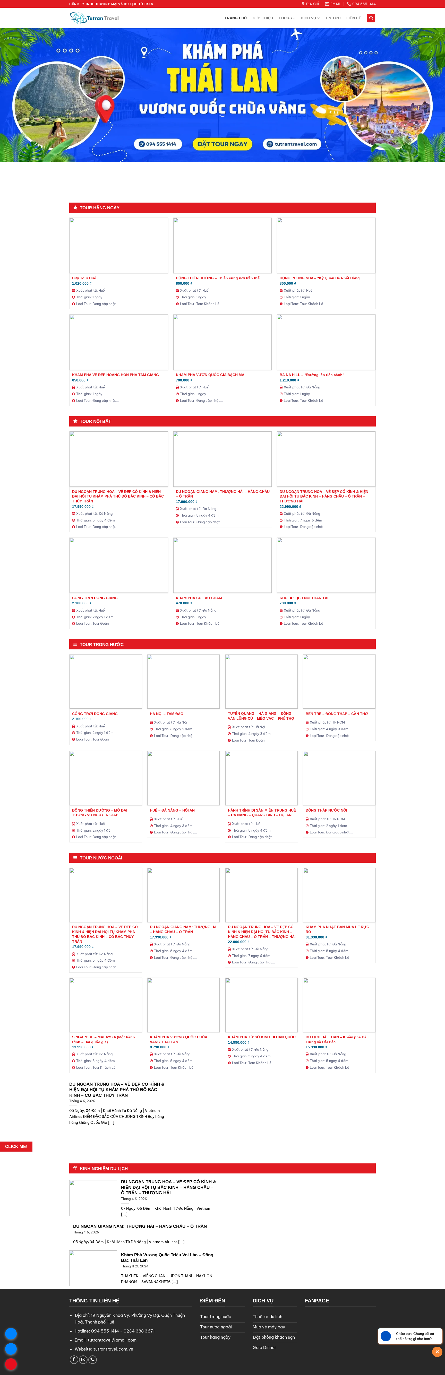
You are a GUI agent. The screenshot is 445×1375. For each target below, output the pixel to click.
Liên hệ (353, 18)
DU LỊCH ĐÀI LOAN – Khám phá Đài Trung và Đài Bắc (336, 1039)
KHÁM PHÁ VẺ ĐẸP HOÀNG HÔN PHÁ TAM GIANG (115, 375)
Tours (285, 18)
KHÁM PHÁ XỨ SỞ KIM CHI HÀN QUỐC (262, 1037)
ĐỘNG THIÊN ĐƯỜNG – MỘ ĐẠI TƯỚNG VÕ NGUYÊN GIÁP (99, 812)
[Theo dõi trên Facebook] (74, 1359)
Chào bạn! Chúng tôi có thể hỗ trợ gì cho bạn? (415, 1336)
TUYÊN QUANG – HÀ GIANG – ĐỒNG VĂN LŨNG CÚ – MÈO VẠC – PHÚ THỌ (261, 715)
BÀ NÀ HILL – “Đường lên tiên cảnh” (312, 375)
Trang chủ (236, 18)
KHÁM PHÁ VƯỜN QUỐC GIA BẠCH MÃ (210, 375)
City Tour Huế (84, 278)
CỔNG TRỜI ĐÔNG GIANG (95, 598)
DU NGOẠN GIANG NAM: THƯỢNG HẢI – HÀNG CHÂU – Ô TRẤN (223, 494)
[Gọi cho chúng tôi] (92, 1359)
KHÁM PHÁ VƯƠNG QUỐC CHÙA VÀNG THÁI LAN (178, 1039)
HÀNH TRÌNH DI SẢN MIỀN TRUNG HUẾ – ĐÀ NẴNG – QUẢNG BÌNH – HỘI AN (262, 812)
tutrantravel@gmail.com (112, 1340)
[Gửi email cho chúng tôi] (83, 1359)
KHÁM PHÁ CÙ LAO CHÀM (199, 598)
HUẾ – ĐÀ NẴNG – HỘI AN (172, 810)
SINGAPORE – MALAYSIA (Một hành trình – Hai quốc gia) (103, 1039)
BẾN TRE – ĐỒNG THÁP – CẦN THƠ (337, 714)
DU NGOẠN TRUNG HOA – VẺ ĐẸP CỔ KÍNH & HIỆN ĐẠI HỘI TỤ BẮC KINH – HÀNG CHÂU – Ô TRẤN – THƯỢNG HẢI (324, 496)
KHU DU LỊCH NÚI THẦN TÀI (304, 598)
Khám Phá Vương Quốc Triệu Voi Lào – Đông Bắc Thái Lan (167, 1257)
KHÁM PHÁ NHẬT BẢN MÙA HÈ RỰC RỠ (337, 929)
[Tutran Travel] (95, 18)
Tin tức (333, 18)
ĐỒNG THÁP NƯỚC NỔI (326, 810)
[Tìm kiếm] (371, 18)
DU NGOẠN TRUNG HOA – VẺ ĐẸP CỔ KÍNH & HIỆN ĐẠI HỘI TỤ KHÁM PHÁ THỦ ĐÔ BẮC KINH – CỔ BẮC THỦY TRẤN (118, 496)
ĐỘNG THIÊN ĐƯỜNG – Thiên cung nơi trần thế (218, 278)
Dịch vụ (308, 18)
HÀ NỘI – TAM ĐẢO (166, 714)
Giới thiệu (263, 18)
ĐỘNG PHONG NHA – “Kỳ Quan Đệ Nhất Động (320, 278)
